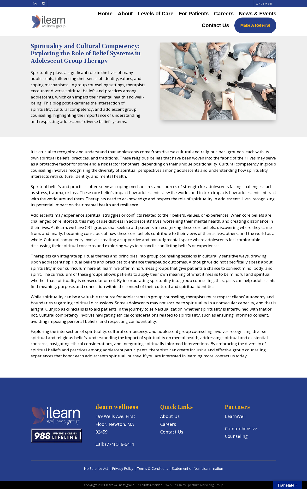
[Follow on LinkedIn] (35, 3)
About (125, 14)
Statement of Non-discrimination (197, 468)
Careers (224, 14)
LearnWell (235, 416)
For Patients (194, 14)
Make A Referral (255, 25)
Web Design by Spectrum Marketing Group (194, 485)
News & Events (257, 14)
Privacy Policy (122, 468)
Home (105, 14)
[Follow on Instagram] (43, 3)
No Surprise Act (96, 468)
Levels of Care (155, 14)
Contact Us (215, 25)
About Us (170, 416)
